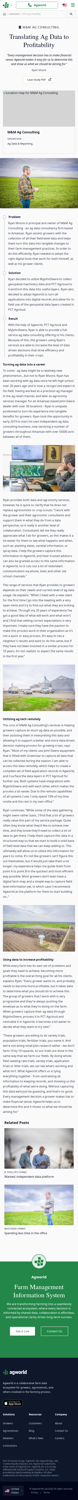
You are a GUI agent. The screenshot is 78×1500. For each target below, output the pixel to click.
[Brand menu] (7, 5)
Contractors (10, 1445)
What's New (36, 1438)
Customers (35, 1423)
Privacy (34, 1492)
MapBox (38, 1472)
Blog (31, 1430)
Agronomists (10, 1430)
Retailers (8, 1438)
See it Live (22, 1331)
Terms (47, 1492)
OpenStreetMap (23, 1472)
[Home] (4, 14)
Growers (8, 1423)
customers (14, 13)
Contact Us (54, 1331)
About (58, 1423)
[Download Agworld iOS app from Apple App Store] (12, 1403)
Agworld (40, 5)
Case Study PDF (36, 79)
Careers (59, 1438)
